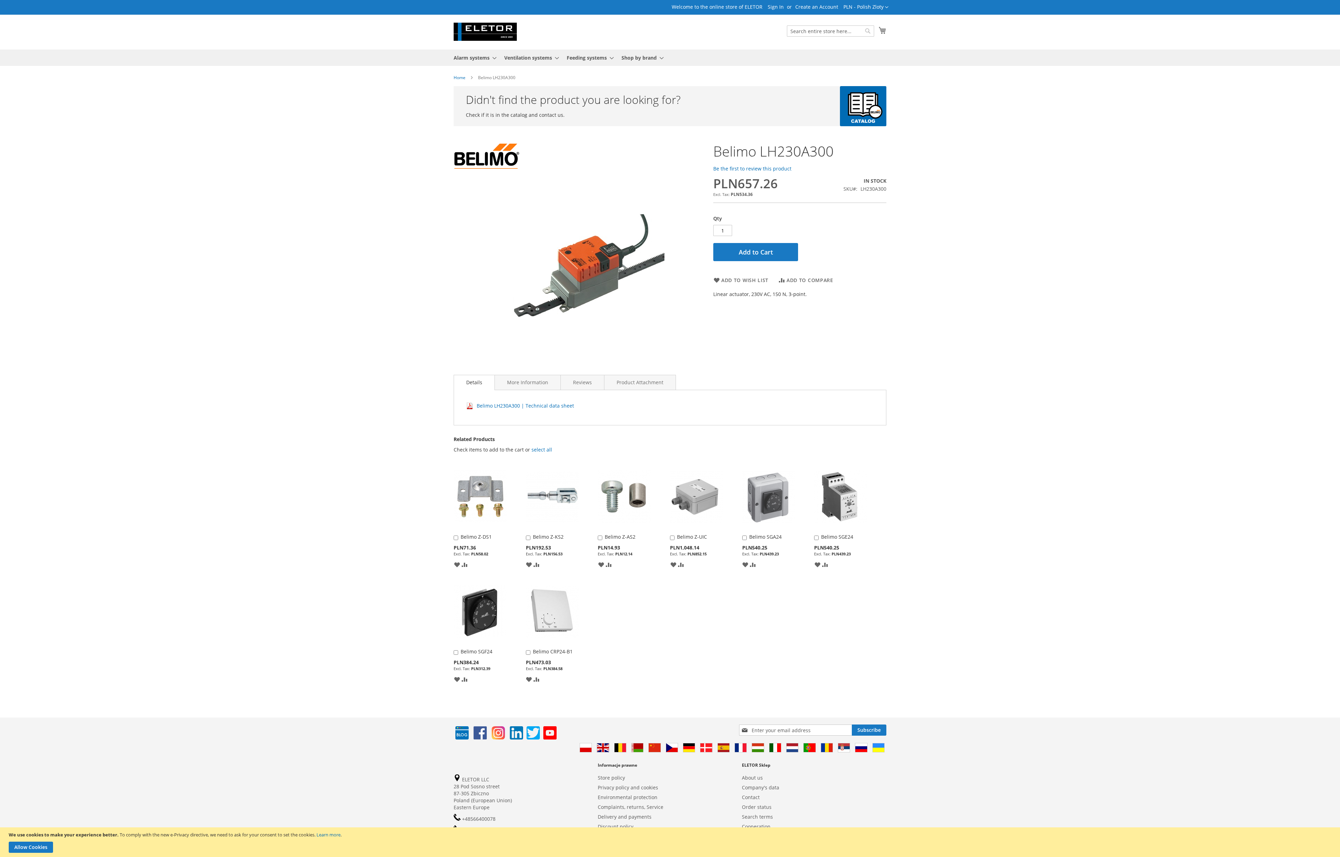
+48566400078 (478, 819)
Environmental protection (627, 797)
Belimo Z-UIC (692, 536)
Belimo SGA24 (765, 536)
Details (474, 382)
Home (460, 78)
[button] (865, 7)
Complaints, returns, (621, 807)
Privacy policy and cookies (628, 787)
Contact (751, 797)
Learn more (329, 835)
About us (752, 777)
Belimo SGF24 (476, 651)
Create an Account (816, 6)
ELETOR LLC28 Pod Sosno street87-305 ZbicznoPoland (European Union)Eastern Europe (483, 793)
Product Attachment (640, 382)
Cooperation (756, 826)
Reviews (582, 382)
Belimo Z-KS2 (548, 536)
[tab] (474, 382)
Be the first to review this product (752, 168)
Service (655, 807)
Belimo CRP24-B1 (553, 651)
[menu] (670, 58)
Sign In (776, 6)
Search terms (757, 816)
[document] (671, 842)
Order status (757, 807)
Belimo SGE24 (837, 536)
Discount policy (615, 826)
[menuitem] (473, 58)
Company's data (760, 787)
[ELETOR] (485, 32)
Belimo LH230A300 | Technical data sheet (525, 405)
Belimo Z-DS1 (476, 536)
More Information (527, 382)
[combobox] (830, 31)
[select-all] (541, 449)
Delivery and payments (625, 816)
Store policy (611, 777)
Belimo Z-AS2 (620, 536)
